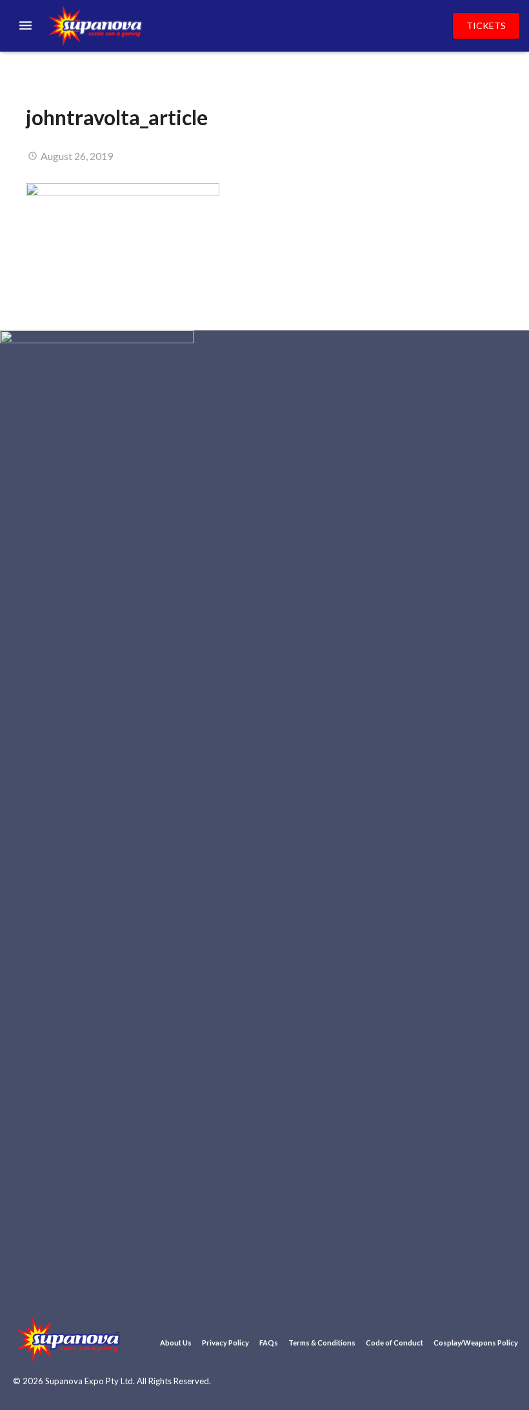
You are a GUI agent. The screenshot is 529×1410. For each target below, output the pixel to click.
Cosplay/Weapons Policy (476, 1342)
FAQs (268, 1342)
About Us (176, 1342)
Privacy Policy (225, 1342)
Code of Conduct (394, 1342)
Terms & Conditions (321, 1342)
